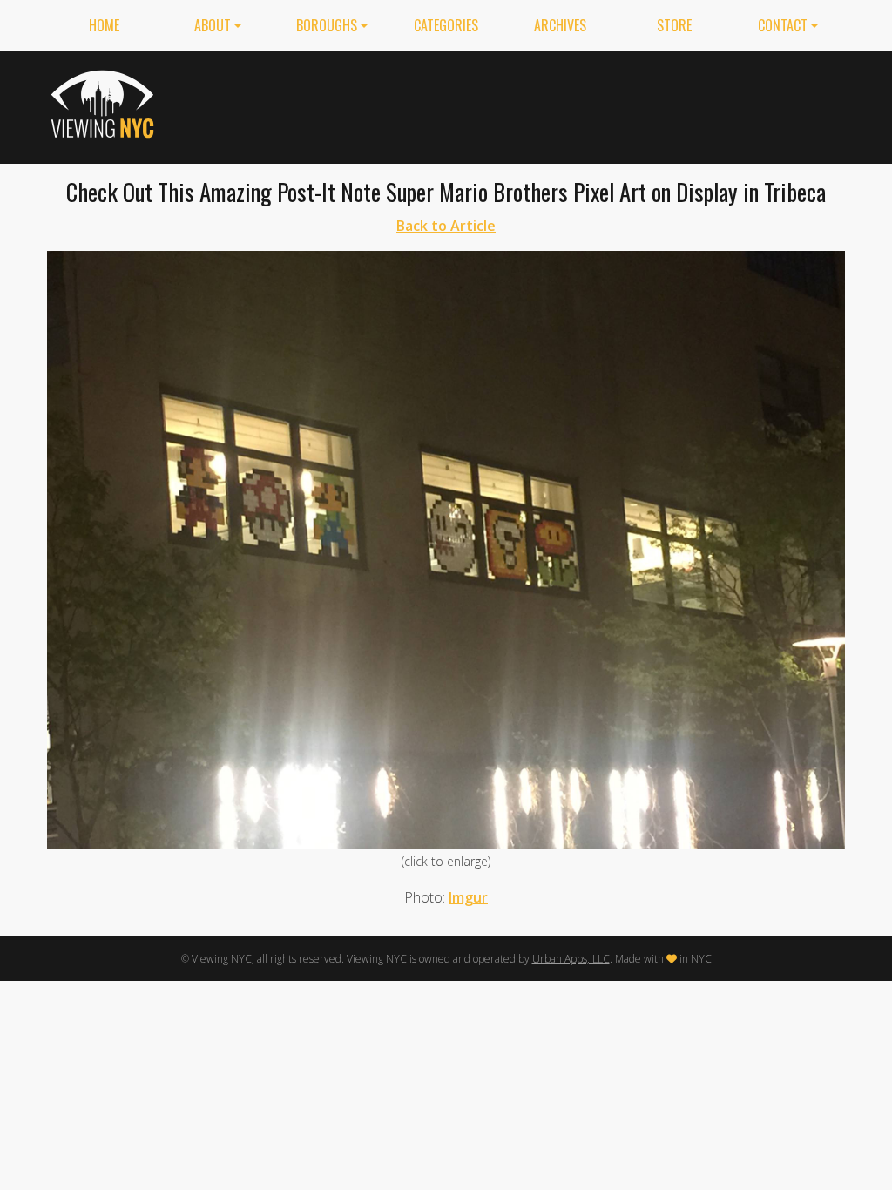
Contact (783, 25)
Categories (446, 25)
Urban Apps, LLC (571, 958)
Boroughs (326, 25)
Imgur (468, 897)
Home (104, 25)
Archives (560, 25)
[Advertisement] (528, 103)
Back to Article (446, 225)
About (212, 25)
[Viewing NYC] (105, 103)
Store (674, 25)
